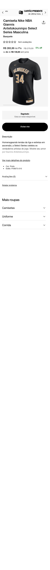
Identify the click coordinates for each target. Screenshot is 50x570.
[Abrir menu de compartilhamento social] (43, 22)
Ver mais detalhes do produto (16, 160)
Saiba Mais (30, 14)
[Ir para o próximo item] (45, 12)
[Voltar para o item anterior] (2, 12)
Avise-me (25, 127)
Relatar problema (9, 185)
